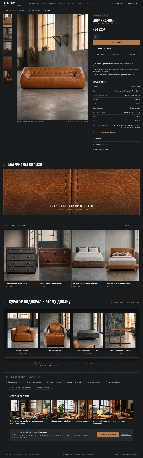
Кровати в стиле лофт (74, 382)
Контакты (89, 4)
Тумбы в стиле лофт (113, 382)
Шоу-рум (62, 4)
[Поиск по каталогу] (107, 4)
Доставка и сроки (101, 144)
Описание (98, 139)
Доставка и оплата (67, 454)
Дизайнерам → (126, 435)
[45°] (7, 34)
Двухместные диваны (33, 10)
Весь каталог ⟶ (132, 225)
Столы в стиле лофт (15, 382)
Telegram (100, 55)
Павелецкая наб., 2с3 (132, 454)
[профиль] (7, 48)
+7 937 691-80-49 (118, 4)
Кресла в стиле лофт (54, 382)
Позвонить (132, 55)
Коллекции (41, 4)
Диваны (21, 10)
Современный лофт (108, 133)
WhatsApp (116, 55)
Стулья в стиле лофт (93, 382)
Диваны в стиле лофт (34, 382)
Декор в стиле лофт (43, 387)
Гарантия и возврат (101, 149)
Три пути (52, 4)
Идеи (80, 4)
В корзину (116, 42)
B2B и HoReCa (85, 454)
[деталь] (7, 62)
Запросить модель (108, 435)
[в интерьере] (7, 77)
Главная (6, 10)
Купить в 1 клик (104, 49)
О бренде (71, 4)
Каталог (31, 4)
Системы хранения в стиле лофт (19, 387)
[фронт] (7, 20)
